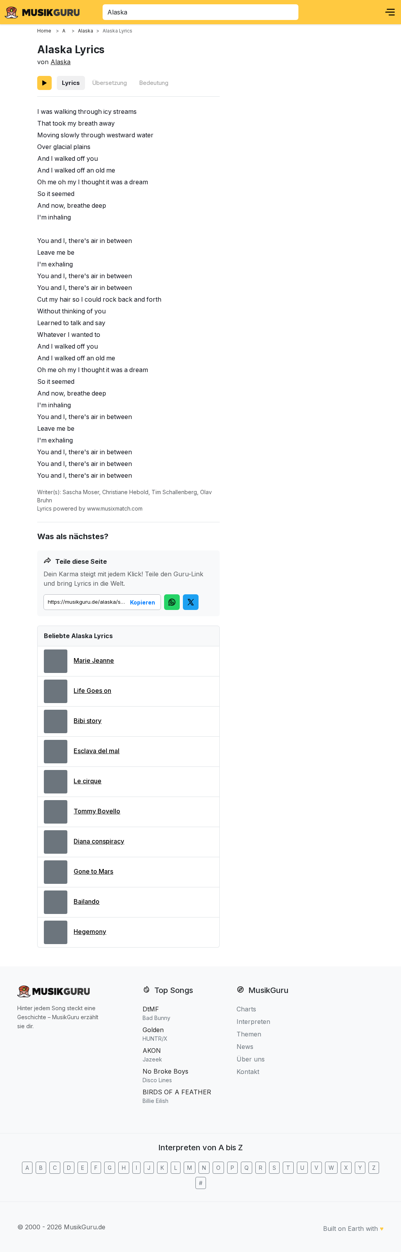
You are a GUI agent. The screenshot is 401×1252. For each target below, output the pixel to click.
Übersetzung (109, 82)
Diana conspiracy (99, 841)
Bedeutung (153, 82)
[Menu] (390, 12)
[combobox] (200, 12)
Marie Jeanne (94, 660)
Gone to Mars (93, 871)
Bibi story (87, 721)
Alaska (60, 62)
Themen (249, 1034)
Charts (246, 1009)
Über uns (251, 1059)
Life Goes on (92, 690)
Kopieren (142, 602)
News (245, 1047)
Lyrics (71, 82)
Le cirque (87, 781)
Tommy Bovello (97, 811)
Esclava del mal (96, 751)
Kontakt (248, 1072)
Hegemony (90, 931)
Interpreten (253, 1021)
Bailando (86, 901)
